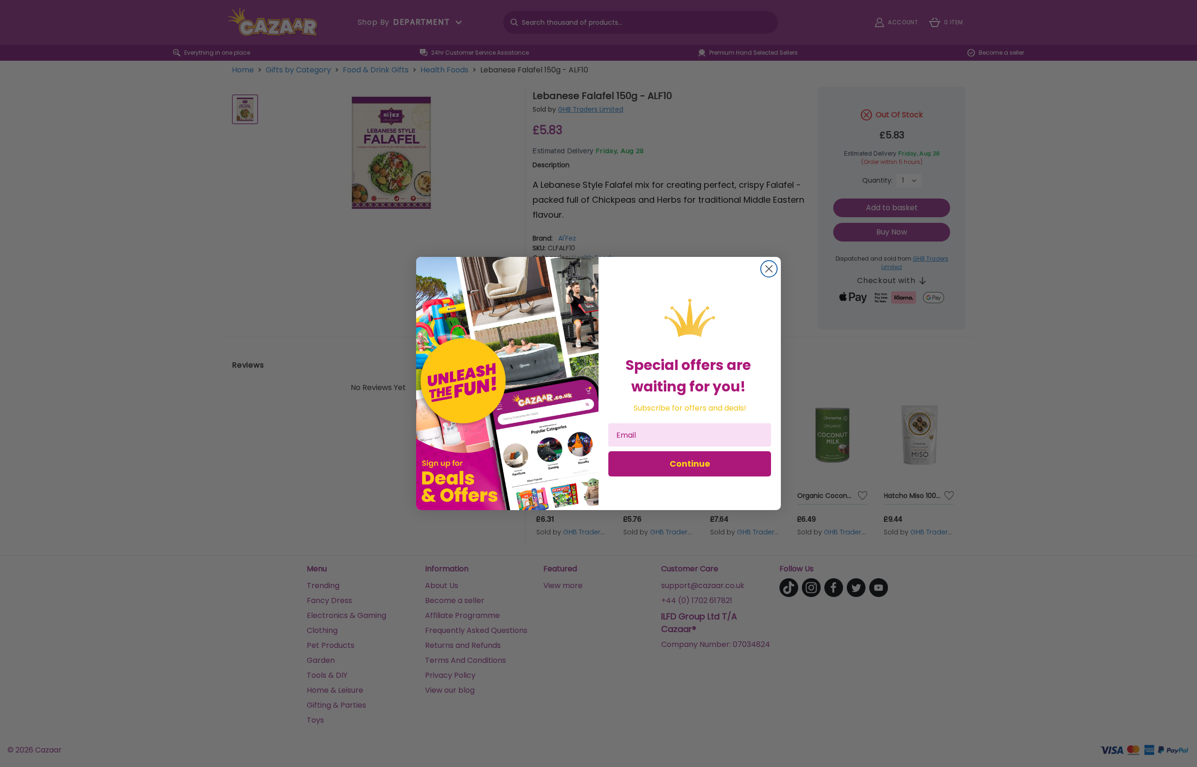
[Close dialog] (769, 269)
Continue (690, 463)
